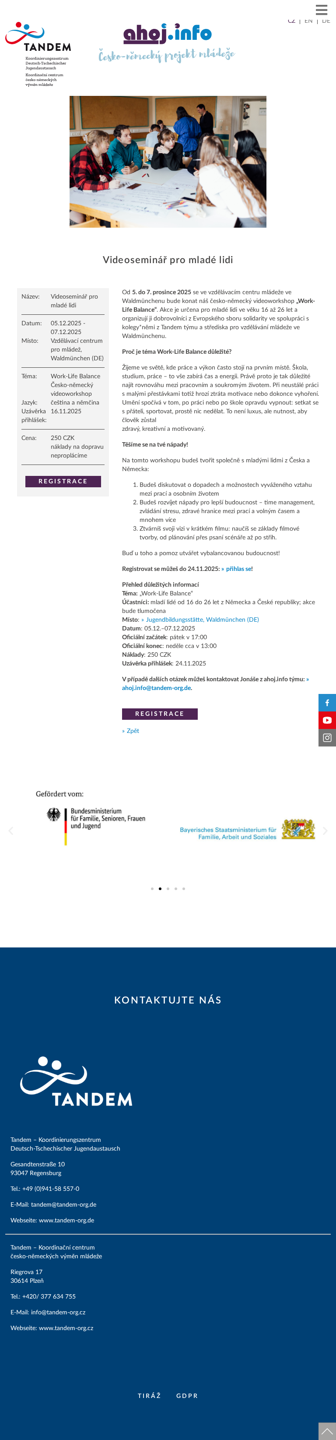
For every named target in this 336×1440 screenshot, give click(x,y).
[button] (322, 10)
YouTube (327, 720)
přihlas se (238, 569)
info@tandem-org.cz (59, 1313)
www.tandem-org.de (66, 1221)
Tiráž (149, 1396)
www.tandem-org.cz (66, 1328)
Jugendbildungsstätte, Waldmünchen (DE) (202, 620)
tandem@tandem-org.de (63, 1205)
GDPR (187, 1396)
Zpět (133, 731)
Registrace (63, 482)
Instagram (327, 737)
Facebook (327, 702)
